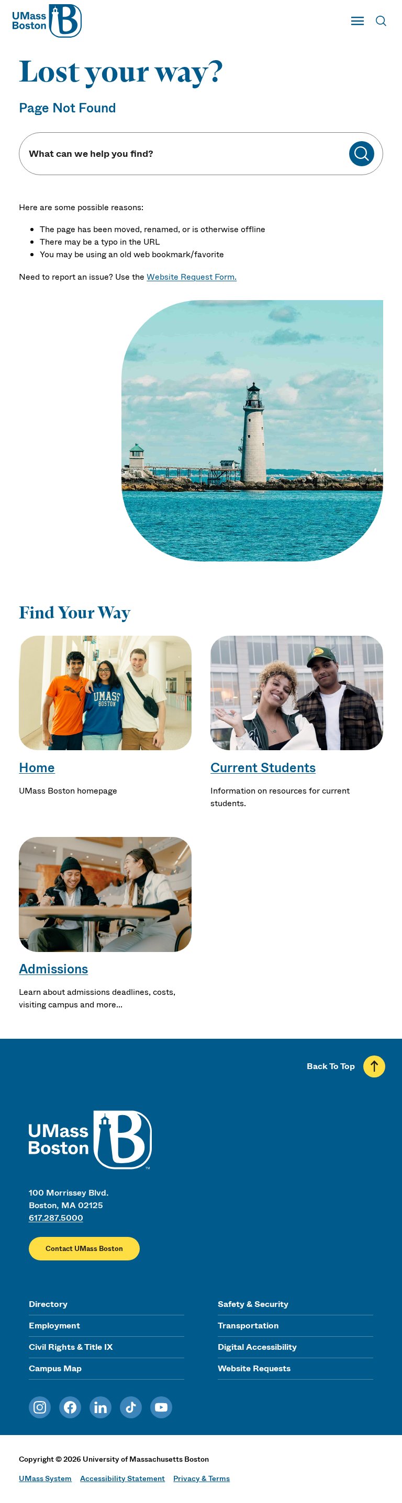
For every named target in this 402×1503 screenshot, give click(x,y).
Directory (48, 1304)
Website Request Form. (192, 277)
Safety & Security (253, 1304)
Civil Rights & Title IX (71, 1347)
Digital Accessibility (257, 1347)
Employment (54, 1326)
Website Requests (254, 1368)
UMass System (45, 1478)
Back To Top (331, 1066)
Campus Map (55, 1368)
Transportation (248, 1326)
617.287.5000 (56, 1218)
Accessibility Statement (122, 1478)
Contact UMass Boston (84, 1249)
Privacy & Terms (201, 1478)
